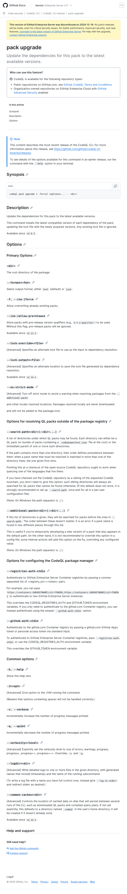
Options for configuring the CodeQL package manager (50, 561)
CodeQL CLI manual (54, 13)
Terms (34, 881)
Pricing (64, 881)
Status (54, 881)
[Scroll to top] (119, 886)
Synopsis (15, 174)
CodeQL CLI (33, 13)
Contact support (19, 853)
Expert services (79, 881)
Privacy (44, 881)
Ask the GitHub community (24, 848)
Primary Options (20, 255)
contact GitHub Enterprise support (27, 35)
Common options (20, 659)
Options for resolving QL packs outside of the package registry (57, 421)
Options (14, 244)
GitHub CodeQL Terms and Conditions (88, 84)
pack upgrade (76, 13)
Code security (15, 13)
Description (18, 207)
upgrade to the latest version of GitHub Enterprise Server (50, 31)
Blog (92, 881)
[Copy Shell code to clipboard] (115, 186)
